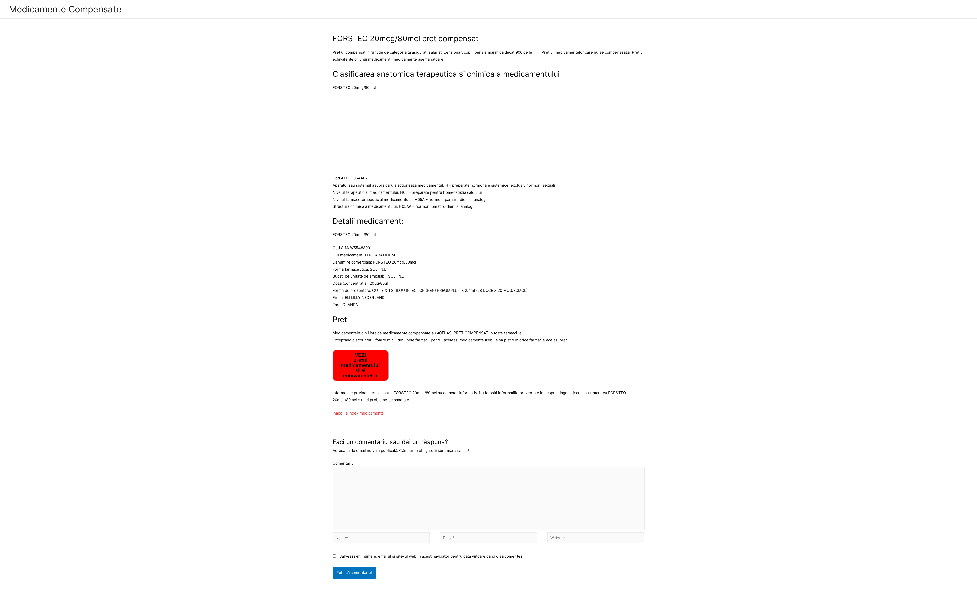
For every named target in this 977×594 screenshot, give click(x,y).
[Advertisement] (488, 133)
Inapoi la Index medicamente (358, 413)
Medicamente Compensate (65, 9)
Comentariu (343, 463)
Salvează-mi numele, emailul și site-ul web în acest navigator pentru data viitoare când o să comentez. (431, 556)
